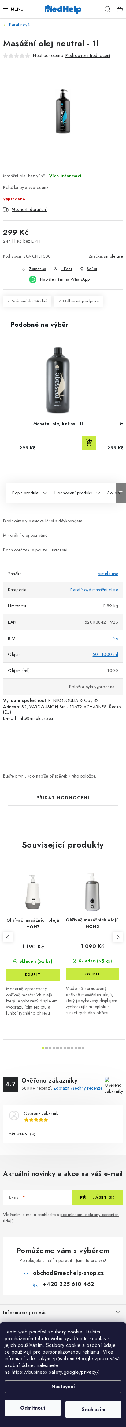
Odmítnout (32, 1407)
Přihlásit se (97, 1197)
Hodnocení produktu (74, 493)
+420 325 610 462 (68, 1284)
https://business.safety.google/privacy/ (55, 1371)
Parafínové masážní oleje (94, 590)
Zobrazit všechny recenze (78, 1088)
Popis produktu (26, 493)
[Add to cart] (89, 443)
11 (83, 1048)
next (118, 937)
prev (8, 937)
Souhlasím (93, 1409)
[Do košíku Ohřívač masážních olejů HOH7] (33, 975)
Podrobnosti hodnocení (87, 55)
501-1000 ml (105, 654)
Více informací (65, 176)
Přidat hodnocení (63, 798)
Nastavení (63, 1386)
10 (79, 1048)
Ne (115, 638)
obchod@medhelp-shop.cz (68, 1273)
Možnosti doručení (29, 209)
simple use (113, 256)
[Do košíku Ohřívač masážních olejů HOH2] (92, 974)
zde (31, 1358)
